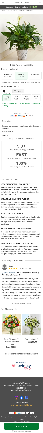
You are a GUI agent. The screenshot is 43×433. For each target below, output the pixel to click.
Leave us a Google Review (22, 405)
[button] (38, 428)
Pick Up (19, 91)
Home (3, 10)
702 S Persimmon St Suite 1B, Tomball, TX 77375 (21, 385)
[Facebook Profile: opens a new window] (21, 397)
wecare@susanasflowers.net (21, 390)
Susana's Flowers (21, 2)
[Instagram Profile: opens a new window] (16, 397)
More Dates (36, 98)
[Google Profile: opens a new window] (26, 397)
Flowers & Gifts (12, 10)
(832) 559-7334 (21, 388)
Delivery (7, 92)
